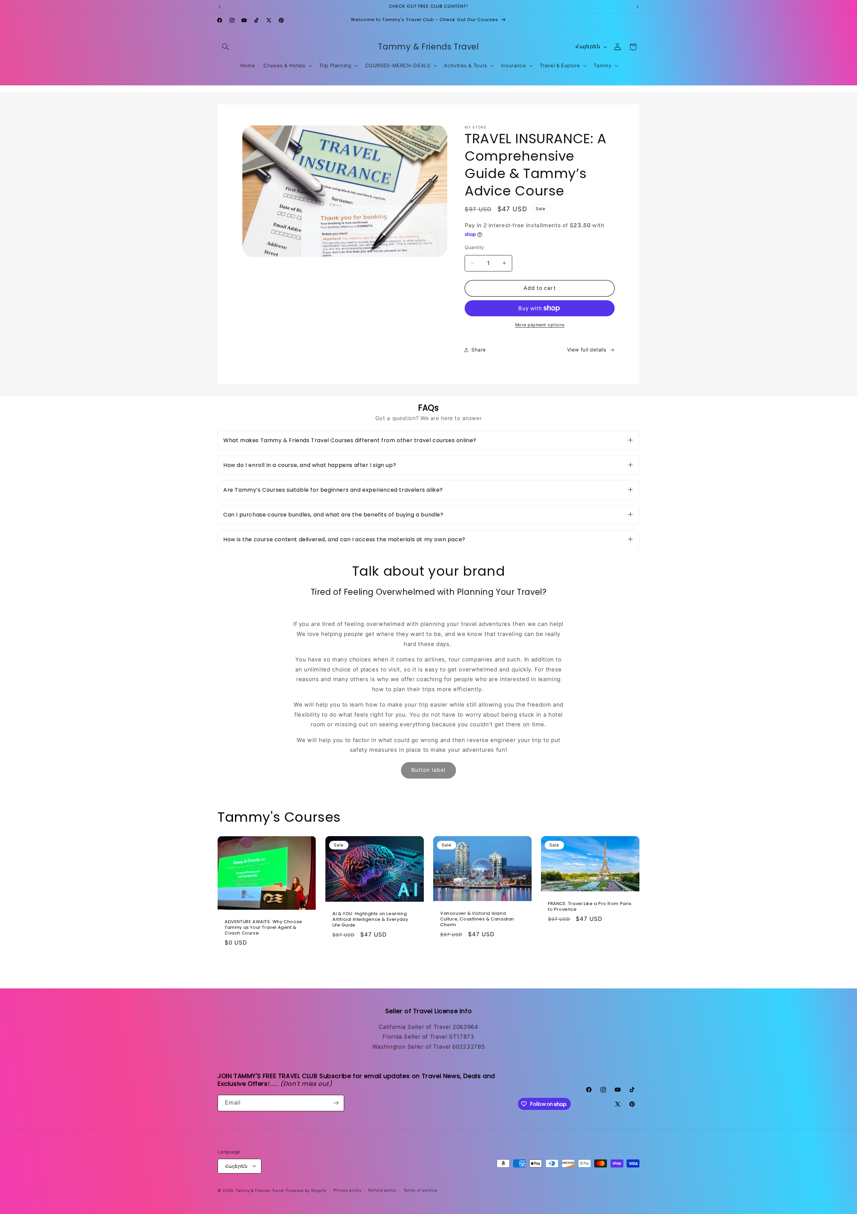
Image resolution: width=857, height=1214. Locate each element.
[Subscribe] (336, 1103)
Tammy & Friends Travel (260, 1190)
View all (428, 968)
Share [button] (478, 349)
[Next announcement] (637, 6)
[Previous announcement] (219, 6)
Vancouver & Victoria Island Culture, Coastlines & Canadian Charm (477, 919)
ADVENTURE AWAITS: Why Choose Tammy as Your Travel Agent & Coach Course (263, 927)
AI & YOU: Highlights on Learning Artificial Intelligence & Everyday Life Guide (370, 919)
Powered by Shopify (306, 1190)
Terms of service (420, 1190)
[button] (225, 47)
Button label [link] (428, 770)
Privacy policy (347, 1190)
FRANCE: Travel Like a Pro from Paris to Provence (590, 906)
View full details (587, 349)
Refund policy (382, 1190)
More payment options (540, 324)
